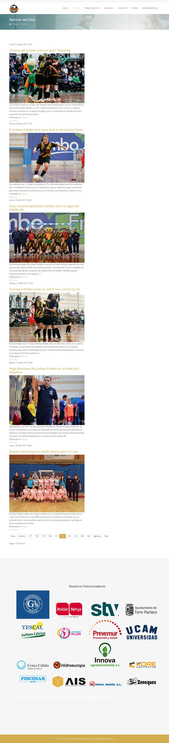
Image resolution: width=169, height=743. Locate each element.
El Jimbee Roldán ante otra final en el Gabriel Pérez (46, 129)
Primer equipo (91, 8)
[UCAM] (141, 632)
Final (106, 536)
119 (43, 536)
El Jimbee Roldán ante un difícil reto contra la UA (44, 289)
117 (30, 536)
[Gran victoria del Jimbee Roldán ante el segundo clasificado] (46, 238)
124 (75, 536)
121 (56, 536)
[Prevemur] (105, 629)
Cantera (108, 8)
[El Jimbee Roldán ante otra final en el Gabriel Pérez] (46, 158)
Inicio (65, 8)
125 (82, 536)
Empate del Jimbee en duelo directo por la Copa (43, 451)
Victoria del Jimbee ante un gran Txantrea (39, 50)
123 (69, 536)
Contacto (122, 8)
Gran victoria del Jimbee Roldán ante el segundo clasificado (44, 208)
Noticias (76, 8)
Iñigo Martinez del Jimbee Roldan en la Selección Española (44, 370)
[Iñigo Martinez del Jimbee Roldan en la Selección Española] (46, 400)
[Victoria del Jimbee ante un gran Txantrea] (46, 78)
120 (49, 536)
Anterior (22, 536)
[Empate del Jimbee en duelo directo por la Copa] (46, 483)
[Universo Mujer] (69, 633)
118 (36, 536)
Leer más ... (14, 120)
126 (88, 536)
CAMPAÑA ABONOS (150, 8)
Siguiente (97, 536)
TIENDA (134, 8)
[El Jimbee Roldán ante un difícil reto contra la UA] (46, 317)
